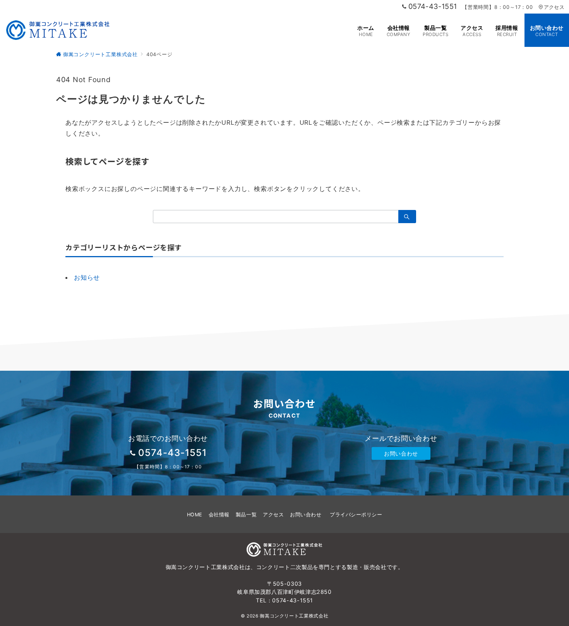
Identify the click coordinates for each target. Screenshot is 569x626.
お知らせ (87, 277)
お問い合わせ (401, 453)
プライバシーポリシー (356, 515)
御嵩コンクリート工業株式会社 (294, 616)
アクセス (554, 7)
